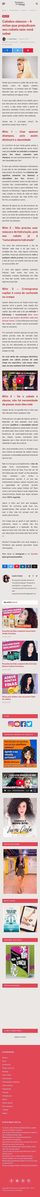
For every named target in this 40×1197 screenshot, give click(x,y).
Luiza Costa (12, 39)
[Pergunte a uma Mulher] (20, 3)
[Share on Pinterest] (28, 50)
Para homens (7, 1078)
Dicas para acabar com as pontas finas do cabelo (18, 698)
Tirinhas (5, 1110)
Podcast (5, 1092)
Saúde (4, 1099)
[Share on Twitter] (7, 50)
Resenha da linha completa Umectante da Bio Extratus (19, 632)
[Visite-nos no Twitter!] (29, 726)
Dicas (4, 1061)
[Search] (36, 3)
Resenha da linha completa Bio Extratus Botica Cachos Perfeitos (19, 665)
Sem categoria (7, 1106)
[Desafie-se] (28, 932)
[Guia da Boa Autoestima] (11, 932)
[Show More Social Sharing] (36, 50)
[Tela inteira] (35, 790)
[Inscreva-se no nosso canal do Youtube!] (17, 726)
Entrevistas (6, 1064)
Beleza (5, 16)
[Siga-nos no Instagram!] (11, 726)
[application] (20, 783)
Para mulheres (7, 1085)
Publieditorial (7, 1096)
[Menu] (3, 3)
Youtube (34, 554)
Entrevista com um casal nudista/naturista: (17, 1156)
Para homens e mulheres (11, 1082)
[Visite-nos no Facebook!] (23, 726)
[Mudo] (31, 790)
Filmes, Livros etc (8, 1068)
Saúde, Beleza (7, 1103)
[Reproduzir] (5, 790)
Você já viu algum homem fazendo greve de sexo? (20, 1165)
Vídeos (4, 1113)
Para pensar (6, 1089)
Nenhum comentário (28, 42)
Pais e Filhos (6, 1075)
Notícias (5, 1071)
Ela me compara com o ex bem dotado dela (17, 1158)
